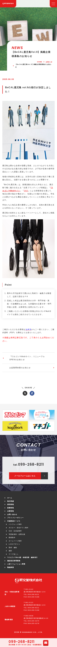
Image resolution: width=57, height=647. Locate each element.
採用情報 (10, 504)
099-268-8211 (21, 641)
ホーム (9, 498)
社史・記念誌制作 (15, 531)
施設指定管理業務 (13, 561)
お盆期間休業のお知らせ (20, 368)
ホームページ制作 (15, 541)
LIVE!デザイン (14, 544)
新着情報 (10, 508)
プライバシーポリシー (15, 517)
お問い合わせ (12, 514)
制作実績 (10, 501)
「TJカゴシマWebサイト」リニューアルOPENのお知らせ (27, 358)
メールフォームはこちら (25, 476)
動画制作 (12, 537)
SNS (26, 191)
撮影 (10, 551)
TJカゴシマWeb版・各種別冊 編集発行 (22, 557)
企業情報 (10, 511)
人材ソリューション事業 (16, 564)
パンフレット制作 (15, 524)
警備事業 (10, 567)
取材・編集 (13, 547)
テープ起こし (14, 554)
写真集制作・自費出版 (17, 534)
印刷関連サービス (13, 521)
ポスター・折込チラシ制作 (18, 527)
